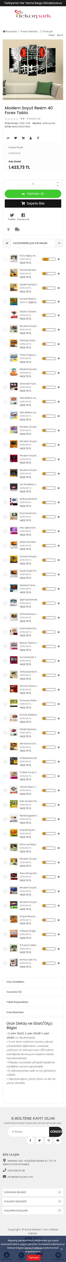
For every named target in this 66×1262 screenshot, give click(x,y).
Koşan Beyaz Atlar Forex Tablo (29, 916)
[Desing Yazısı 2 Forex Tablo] (13, 343)
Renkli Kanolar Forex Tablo (29, 369)
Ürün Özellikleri (15, 982)
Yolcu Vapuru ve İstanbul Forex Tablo (29, 355)
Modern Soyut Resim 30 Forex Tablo (29, 426)
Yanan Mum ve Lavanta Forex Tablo (29, 787)
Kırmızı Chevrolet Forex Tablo (29, 686)
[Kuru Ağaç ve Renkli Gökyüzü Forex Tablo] (13, 258)
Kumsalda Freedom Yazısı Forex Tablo (29, 628)
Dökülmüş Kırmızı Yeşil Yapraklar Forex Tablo (29, 830)
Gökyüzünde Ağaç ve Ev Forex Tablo (29, 671)
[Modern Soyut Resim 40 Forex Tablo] (13, 329)
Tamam (34, 1257)
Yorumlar (14, 992)
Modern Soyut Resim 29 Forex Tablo (29, 441)
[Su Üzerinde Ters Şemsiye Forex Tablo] (13, 660)
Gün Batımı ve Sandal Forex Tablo (29, 398)
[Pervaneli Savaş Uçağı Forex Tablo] (13, 272)
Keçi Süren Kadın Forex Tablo (29, 513)
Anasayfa (11, 31)
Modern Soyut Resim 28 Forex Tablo (29, 455)
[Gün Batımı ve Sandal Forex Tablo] (13, 400)
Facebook (23, 219)
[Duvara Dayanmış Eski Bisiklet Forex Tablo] (13, 559)
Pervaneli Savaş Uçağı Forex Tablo (29, 270)
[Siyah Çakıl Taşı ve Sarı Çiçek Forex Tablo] (13, 573)
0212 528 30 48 (16, 1170)
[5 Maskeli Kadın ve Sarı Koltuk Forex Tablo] (13, 761)
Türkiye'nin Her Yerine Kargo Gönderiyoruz (33, 3)
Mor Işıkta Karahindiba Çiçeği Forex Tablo (29, 527)
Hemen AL (35, 194)
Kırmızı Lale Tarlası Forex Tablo (29, 959)
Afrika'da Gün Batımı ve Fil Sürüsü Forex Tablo (29, 542)
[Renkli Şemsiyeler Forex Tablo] (13, 732)
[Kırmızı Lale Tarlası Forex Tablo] (13, 962)
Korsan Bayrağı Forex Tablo (29, 298)
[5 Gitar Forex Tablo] (13, 775)
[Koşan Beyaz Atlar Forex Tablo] (13, 919)
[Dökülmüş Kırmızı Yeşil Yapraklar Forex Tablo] (13, 832)
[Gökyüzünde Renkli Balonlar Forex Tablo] (13, 501)
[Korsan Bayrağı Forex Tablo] (13, 301)
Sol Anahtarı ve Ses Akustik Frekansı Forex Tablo (29, 484)
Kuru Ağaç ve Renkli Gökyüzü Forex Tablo (29, 255)
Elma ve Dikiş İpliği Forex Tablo (29, 844)
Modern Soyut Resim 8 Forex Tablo (29, 902)
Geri (52, 35)
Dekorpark (49, 123)
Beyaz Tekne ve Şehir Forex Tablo (29, 643)
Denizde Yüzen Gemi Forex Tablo (29, 383)
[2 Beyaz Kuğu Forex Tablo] (13, 933)
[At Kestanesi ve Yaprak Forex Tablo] (13, 617)
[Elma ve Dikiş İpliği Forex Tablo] (13, 847)
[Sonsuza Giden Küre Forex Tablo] (13, 703)
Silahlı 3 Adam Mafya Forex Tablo (29, 311)
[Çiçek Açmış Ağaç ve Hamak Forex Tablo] (13, 287)
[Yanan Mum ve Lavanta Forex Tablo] (13, 789)
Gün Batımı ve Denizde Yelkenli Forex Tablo (29, 412)
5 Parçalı (47, 31)
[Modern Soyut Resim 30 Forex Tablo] (13, 429)
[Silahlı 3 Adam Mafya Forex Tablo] (13, 314)
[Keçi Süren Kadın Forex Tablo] (13, 516)
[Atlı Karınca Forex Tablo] (13, 746)
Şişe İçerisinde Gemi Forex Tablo (29, 599)
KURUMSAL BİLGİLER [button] (15, 1192)
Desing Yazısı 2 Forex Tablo (29, 340)
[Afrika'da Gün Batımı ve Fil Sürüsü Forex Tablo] (13, 544)
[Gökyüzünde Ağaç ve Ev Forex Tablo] (13, 674)
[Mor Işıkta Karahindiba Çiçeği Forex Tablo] (13, 530)
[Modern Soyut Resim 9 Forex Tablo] (13, 890)
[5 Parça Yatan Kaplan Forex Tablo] (13, 948)
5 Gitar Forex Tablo (29, 772)
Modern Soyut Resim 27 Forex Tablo (29, 470)
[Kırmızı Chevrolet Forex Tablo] (13, 688)
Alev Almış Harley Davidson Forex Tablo (29, 873)
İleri (59, 35)
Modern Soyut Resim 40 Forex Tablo (29, 326)
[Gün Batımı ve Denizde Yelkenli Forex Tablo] (13, 415)
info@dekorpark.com (20, 1177)
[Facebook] (30, 1140)
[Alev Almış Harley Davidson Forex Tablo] (13, 876)
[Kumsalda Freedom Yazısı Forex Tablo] (13, 631)
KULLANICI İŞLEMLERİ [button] (15, 1201)
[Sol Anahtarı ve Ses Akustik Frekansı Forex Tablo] (13, 487)
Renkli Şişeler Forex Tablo (29, 815)
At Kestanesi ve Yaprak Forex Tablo (29, 614)
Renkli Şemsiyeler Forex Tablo (29, 729)
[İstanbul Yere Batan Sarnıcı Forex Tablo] (13, 588)
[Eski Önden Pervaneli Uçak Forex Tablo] (13, 804)
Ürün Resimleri (15, 1012)
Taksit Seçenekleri (17, 1002)
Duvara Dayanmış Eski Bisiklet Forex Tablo (29, 556)
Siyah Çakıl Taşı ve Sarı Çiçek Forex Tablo (29, 570)
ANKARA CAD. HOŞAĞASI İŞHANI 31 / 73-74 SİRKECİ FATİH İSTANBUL (29, 1162)
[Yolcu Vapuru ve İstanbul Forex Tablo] (13, 357)
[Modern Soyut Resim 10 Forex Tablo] (13, 861)
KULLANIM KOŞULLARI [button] (16, 1210)
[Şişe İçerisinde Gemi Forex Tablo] (13, 602)
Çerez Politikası (33, 1248)
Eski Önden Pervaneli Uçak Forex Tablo (29, 801)
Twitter (12, 219)
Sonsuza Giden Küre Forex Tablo (29, 700)
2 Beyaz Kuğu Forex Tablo (29, 931)
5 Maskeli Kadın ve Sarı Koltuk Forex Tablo (29, 758)
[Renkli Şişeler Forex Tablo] (13, 818)
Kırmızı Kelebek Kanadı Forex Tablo (29, 714)
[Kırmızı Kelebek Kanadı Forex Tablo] (13, 717)
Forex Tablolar (29, 31)
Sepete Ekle (36, 203)
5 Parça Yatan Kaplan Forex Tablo (29, 945)
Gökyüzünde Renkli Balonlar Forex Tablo (29, 499)
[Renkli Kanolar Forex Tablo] (13, 372)
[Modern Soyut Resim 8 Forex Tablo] (13, 905)
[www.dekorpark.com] (33, 14)
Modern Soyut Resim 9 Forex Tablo (29, 887)
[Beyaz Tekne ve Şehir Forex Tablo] (13, 645)
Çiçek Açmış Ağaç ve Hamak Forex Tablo (29, 284)
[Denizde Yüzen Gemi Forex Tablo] (13, 386)
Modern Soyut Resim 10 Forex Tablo (29, 858)
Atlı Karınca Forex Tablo (29, 743)
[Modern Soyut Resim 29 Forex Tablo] (13, 444)
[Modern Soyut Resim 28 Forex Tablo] (13, 458)
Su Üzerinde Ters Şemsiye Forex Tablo (29, 657)
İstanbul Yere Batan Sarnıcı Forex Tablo (29, 585)
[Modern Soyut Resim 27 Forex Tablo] (13, 473)
